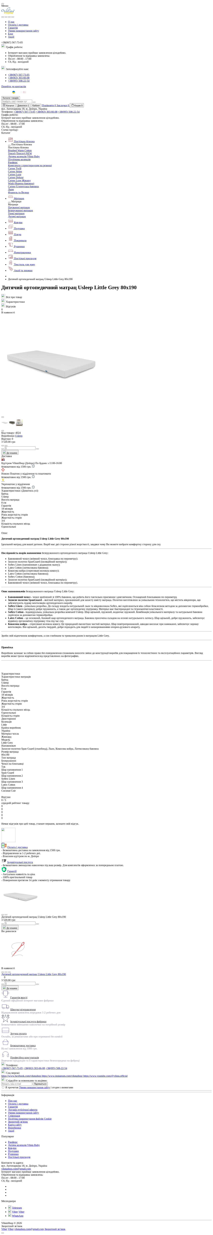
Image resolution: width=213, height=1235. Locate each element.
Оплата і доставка (18, 24)
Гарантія (13, 27)
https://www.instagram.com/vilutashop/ (62, 1075)
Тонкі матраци (16, 213)
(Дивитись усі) (29, 490)
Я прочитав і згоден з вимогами (39, 1087)
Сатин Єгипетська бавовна (23, 186)
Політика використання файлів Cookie (30, 1118)
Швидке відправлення (23, 1009)
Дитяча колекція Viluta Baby (24, 156)
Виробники (14, 1127)
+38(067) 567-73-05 (18, 74)
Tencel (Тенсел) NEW (20, 153)
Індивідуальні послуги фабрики (28, 1021)
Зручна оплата (18, 1033)
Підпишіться (40, 1084)
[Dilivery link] (33, 466)
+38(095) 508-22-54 (18, 80)
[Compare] (9, 972)
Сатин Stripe (15, 171)
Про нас (12, 1100)
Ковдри (12, 1148)
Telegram (17, 1207)
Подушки (13, 1151)
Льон (11, 189)
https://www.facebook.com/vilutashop (21, 1075)
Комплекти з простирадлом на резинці (30, 165)
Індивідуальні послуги (20, 862)
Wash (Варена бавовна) (21, 183)
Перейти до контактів (13, 86)
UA (18, 92)
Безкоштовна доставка (23, 1045)
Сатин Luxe (14, 174)
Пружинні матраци (19, 207)
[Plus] (37, 448)
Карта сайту (15, 1124)
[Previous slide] (2, 417)
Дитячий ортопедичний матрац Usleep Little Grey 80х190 (33, 974)
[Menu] (2, 17)
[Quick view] (2, 972)
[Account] (12, 17)
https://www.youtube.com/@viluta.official (105, 1075)
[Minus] (2, 448)
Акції (11, 36)
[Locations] (9, 17)
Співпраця (14, 1115)
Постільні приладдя (19, 1157)
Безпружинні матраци (20, 210)
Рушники (13, 1154)
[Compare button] (6, 445)
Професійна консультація (24, 1057)
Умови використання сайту (23, 30)
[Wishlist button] (2, 445)
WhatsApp (17, 1215)
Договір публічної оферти (22, 1109)
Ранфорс (13, 162)
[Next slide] (2, 430)
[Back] (9, 145)
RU (24, 92)
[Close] (2, 3)
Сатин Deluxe (15, 177)
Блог (10, 33)
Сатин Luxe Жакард (19, 180)
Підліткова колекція (19, 159)
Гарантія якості (18, 997)
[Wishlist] (6, 972)
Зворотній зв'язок (18, 1121)
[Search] (6, 17)
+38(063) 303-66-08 (18, 77)
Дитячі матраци (17, 216)
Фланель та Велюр (18, 192)
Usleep (18, 435)
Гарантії (11, 871)
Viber (15, 1211)
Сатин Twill (14, 168)
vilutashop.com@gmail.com (16, 1168)
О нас (11, 21)
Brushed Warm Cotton (20, 150)
